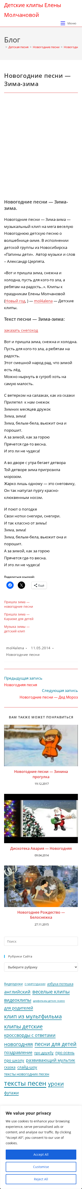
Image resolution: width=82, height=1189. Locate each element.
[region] (41, 1147)
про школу (14, 1060)
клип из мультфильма (33, 1016)
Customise (41, 1167)
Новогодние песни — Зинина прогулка (41, 774)
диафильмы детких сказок (49, 1000)
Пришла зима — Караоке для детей (18, 616)
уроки (56, 1083)
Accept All (41, 1154)
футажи (11, 1092)
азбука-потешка (60, 983)
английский (17, 992)
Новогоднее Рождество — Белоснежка (41, 915)
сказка (9, 1067)
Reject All (41, 1179)
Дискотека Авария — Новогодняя (41, 848)
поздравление (18, 1052)
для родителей (18, 1008)
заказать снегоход (21, 330)
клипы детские (23, 1026)
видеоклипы (17, 1000)
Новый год (15, 300)
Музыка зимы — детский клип (17, 628)
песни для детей (56, 1044)
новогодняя (18, 1044)
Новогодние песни (23, 654)
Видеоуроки (13, 984)
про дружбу (44, 1052)
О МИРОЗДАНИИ (35, 984)
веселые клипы (51, 991)
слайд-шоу (27, 1067)
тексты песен (25, 1083)
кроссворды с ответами (30, 1035)
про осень (64, 1052)
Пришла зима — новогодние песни (18, 604)
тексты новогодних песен (26, 1074)
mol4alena (43, 300)
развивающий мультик (50, 1060)
